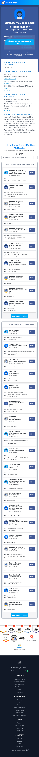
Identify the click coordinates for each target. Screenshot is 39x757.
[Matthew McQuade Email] (6, 217)
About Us (19, 738)
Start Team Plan (19, 725)
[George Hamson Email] (6, 565)
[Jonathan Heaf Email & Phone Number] (6, 577)
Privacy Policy (19, 710)
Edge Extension (19, 684)
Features (19, 723)
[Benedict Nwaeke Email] (6, 537)
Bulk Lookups (19, 687)
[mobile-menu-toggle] (36, 2)
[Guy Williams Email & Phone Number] (6, 450)
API (19, 689)
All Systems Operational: (18, 671)
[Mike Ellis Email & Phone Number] (6, 373)
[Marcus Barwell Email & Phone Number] (6, 522)
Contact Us (19, 746)
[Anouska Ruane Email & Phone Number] (6, 346)
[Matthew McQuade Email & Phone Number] (19, 14)
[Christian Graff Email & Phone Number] (6, 467)
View (31, 172)
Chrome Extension (19, 682)
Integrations (19, 692)
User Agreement (19, 707)
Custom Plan (19, 728)
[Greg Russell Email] (6, 361)
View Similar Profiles (19, 316)
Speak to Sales (19, 731)
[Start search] (35, 157)
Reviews (19, 705)
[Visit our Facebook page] (27, 750)
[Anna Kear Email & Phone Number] (6, 419)
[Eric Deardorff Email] (6, 508)
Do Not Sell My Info (19, 715)
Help (19, 702)
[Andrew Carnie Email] (6, 604)
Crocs (6, 88)
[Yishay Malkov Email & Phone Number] (6, 404)
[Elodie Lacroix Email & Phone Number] (6, 387)
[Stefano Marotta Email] (6, 495)
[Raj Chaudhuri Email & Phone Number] (6, 332)
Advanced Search (19, 679)
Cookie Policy (19, 712)
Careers (19, 741)
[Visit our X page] (29, 750)
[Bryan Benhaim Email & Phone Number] (6, 434)
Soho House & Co (19, 32)
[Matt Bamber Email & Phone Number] (6, 590)
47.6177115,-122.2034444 (20, 668)
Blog (19, 743)
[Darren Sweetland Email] (6, 482)
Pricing (19, 700)
